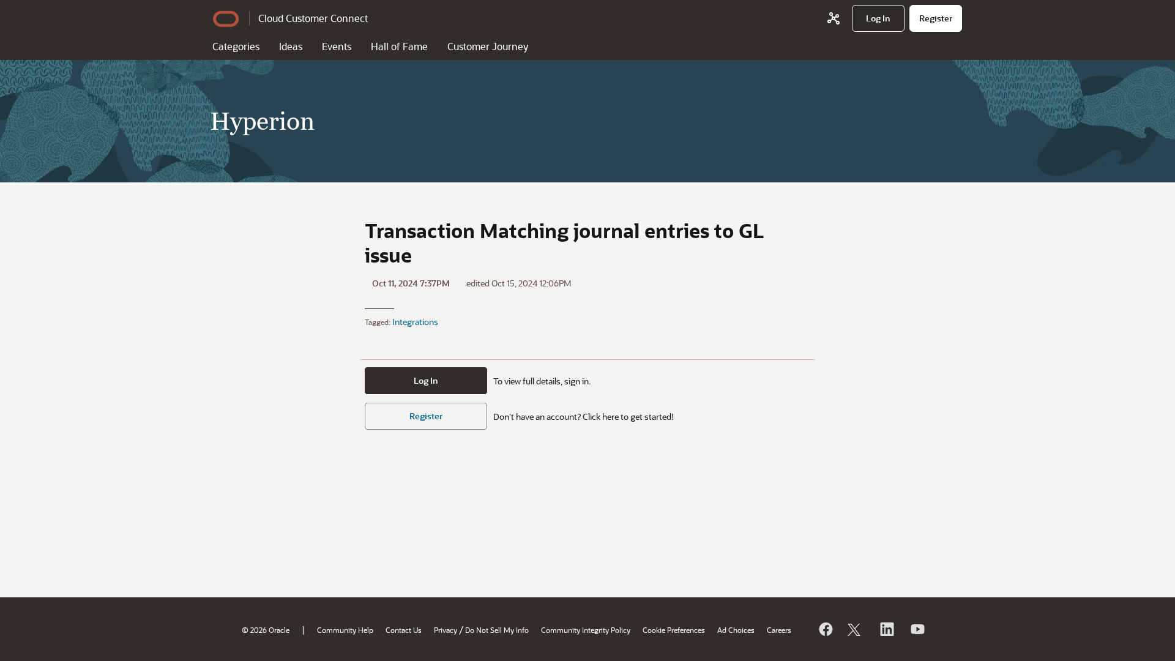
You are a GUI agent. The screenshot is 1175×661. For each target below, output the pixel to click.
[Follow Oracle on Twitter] (856, 629)
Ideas (290, 46)
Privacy (445, 630)
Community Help (345, 630)
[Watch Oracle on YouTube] (917, 629)
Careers (779, 630)
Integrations (415, 321)
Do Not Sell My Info (497, 630)
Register (425, 416)
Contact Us (404, 630)
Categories (235, 46)
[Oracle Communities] (833, 18)
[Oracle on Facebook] (825, 629)
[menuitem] (878, 18)
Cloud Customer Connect (313, 18)
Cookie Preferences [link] (674, 630)
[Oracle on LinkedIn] (886, 629)
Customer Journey (487, 46)
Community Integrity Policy (585, 630)
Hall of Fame (399, 46)
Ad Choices (736, 630)
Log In (426, 380)
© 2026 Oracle (265, 630)
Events (336, 46)
